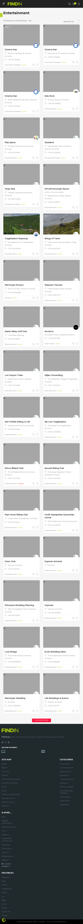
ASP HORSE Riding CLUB (17, 422)
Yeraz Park (10, 189)
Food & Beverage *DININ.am (66, 792)
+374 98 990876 (14, 662)
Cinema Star (11, 49)
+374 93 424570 (54, 478)
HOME (4, 764)
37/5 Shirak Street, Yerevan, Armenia (62, 521)
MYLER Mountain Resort (57, 189)
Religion (5, 835)
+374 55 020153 (54, 202)
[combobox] (72, 20)
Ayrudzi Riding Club (54, 468)
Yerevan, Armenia (15, 565)
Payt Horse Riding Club (16, 514)
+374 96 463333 (54, 249)
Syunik (4, 904)
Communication (66, 768)
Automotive (64, 764)
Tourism (5, 852)
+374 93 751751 (54, 706)
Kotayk (4, 892)
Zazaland (49, 142)
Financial (63, 783)
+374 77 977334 (54, 385)
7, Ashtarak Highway (16, 335)
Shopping (5, 845)
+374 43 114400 (14, 153)
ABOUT (4, 768)
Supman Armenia (53, 561)
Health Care (64, 801)
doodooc (49, 331)
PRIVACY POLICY (8, 802)
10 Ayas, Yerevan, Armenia (58, 100)
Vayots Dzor (6, 912)
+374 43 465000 (54, 525)
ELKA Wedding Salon (55, 652)
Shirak (4, 900)
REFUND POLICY (8, 798)
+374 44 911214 (14, 569)
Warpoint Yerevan (53, 285)
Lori (3, 896)
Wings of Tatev (52, 238)
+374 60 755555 (14, 60)
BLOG (4, 791)
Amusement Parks (52, 158)
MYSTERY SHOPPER (10, 783)
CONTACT (5, 806)
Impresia (49, 605)
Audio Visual (49, 344)
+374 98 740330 (14, 199)
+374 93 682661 (54, 662)
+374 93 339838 (54, 103)
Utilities (5, 860)
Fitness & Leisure (66, 787)
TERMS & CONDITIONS (11, 795)
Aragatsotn (6, 877)
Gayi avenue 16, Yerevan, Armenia (61, 53)
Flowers (8, 298)
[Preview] (33, 65)
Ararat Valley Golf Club (16, 331)
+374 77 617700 (14, 478)
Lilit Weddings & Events (57, 698)
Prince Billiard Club (14, 468)
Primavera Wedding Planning (19, 605)
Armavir (4, 885)
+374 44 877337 (54, 295)
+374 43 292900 (54, 432)
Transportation (7, 856)
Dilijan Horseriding (54, 375)
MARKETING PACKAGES (11, 779)
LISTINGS (5, 772)
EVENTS (5, 775)
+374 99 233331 (14, 615)
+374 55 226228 (54, 153)
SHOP (4, 787)
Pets (4, 831)
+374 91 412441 (14, 522)
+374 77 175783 (14, 385)
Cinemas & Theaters (13, 65)
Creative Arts (65, 772)
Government (65, 797)
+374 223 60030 (14, 249)
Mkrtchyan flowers (14, 285)
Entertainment (51, 109)
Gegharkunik (6, 889)
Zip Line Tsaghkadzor (55, 422)
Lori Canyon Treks (14, 375)
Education (64, 775)
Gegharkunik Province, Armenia (21, 425)
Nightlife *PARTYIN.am (7, 822)
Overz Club (10, 561)
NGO (3, 817)
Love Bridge (11, 652)
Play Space (10, 142)
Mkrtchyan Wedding (15, 698)
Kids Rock (49, 96)
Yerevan (5, 915)
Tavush (4, 908)
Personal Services (8, 827)
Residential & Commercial (6, 840)
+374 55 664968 (14, 292)
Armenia (51, 565)
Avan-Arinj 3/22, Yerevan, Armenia (21, 289)
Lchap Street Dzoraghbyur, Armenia (22, 518)
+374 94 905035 (54, 613)
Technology (6, 849)
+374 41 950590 (14, 706)
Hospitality (64, 805)
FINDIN (42, 922)
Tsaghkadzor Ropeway (16, 238)
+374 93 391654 (14, 429)
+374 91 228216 (14, 339)
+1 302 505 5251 (54, 338)
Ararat (4, 881)
